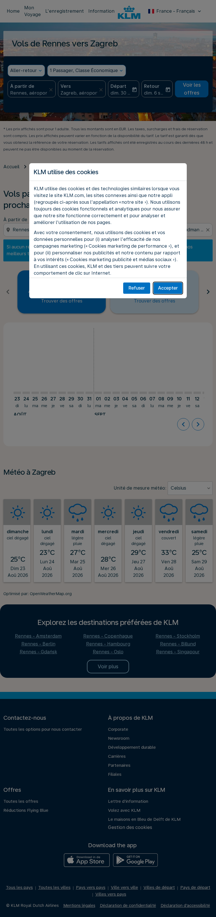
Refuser (137, 288)
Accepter (168, 288)
